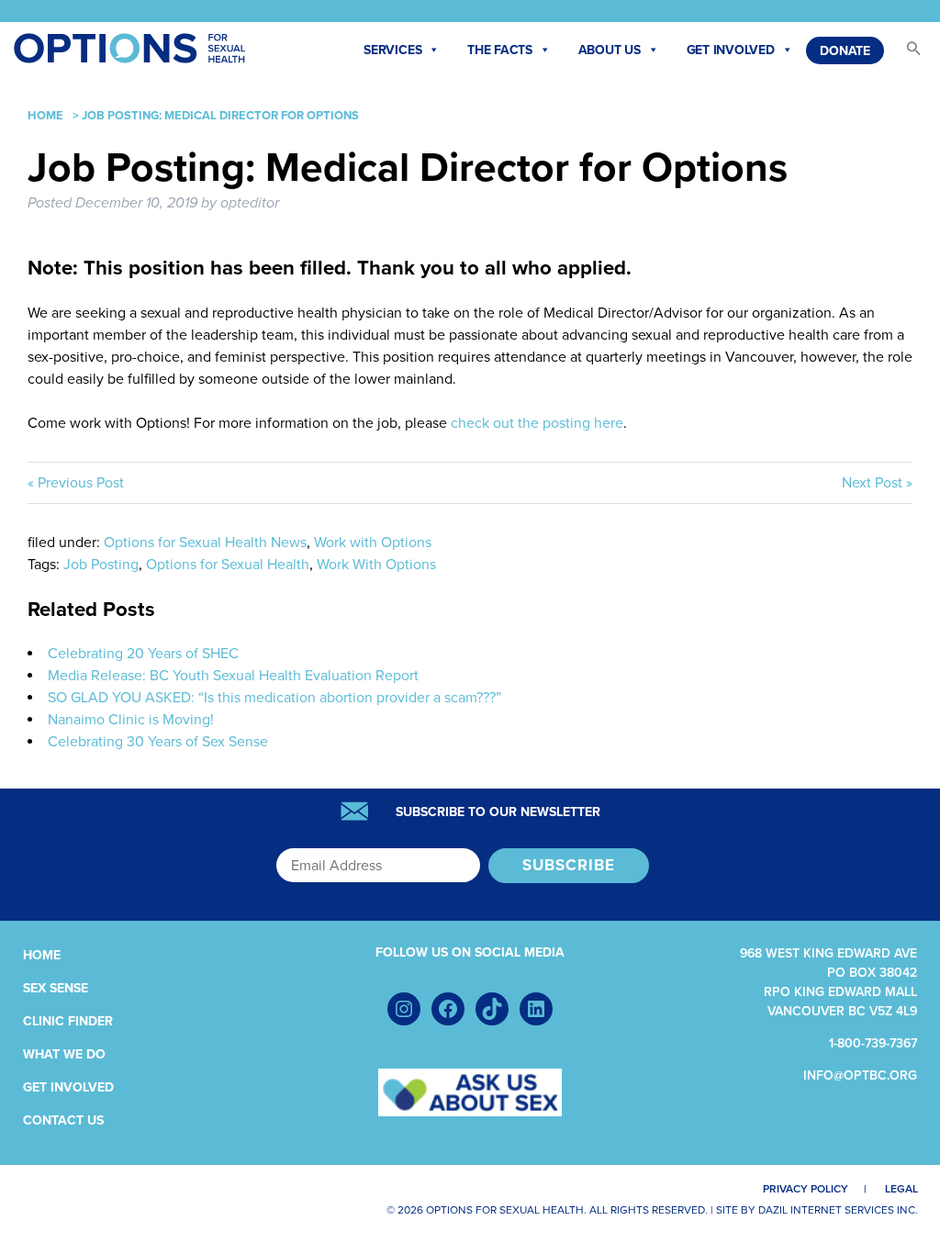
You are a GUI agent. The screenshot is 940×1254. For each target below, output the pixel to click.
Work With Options (376, 564)
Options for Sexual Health (227, 564)
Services (392, 50)
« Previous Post (76, 483)
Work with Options (372, 542)
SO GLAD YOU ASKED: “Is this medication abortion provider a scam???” (274, 698)
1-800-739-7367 (873, 1043)
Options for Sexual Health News (205, 542)
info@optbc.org (860, 1075)
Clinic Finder (68, 1021)
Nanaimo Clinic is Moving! (131, 720)
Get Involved (731, 50)
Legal (901, 1188)
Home (45, 115)
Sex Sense (55, 988)
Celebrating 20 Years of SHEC (143, 653)
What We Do (64, 1054)
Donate (845, 51)
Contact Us (63, 1120)
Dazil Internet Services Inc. (838, 1210)
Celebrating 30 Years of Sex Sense (158, 742)
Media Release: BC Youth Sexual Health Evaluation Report (233, 675)
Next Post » (877, 483)
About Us (609, 50)
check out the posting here (537, 423)
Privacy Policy (805, 1188)
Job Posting (101, 564)
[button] (905, 53)
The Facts (499, 50)
